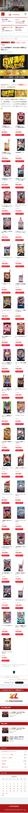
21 (21, 788)
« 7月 (2, 795)
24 (6, 791)
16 (3, 788)
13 (17, 786)
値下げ (3, 44)
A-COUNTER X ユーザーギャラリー (14, 751)
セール (24, 42)
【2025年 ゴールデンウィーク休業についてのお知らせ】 (17, 679)
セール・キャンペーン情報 (20, 20)
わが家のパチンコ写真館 (7, 28)
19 (14, 788)
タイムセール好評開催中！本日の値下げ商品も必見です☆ (11, 677)
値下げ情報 (5, 19)
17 (6, 788)
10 (6, 786)
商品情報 (14, 763)
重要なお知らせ (19, 27)
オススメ (19, 42)
